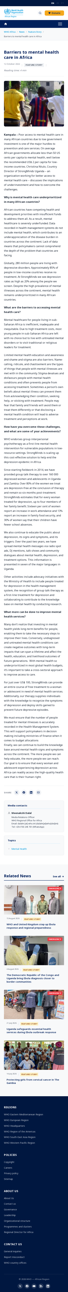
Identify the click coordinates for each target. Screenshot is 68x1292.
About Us (9, 1198)
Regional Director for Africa (18, 1232)
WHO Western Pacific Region (19, 1142)
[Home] (7, 24)
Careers (8, 1167)
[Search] (40, 13)
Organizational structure (17, 1220)
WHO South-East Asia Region (19, 1137)
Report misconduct (14, 1257)
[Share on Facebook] (24, 792)
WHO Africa (10, 31)
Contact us (10, 1203)
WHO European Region (16, 1120)
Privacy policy (11, 1173)
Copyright (9, 1162)
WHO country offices (15, 1262)
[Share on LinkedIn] (31, 792)
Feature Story (35, 31)
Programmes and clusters (18, 1226)
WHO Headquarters (14, 1125)
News (22, 31)
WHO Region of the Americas (19, 1131)
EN (52, 3)
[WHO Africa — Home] (13, 13)
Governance (10, 1209)
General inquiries (13, 1251)
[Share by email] (38, 792)
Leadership (10, 1215)
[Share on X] (16, 792)
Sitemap (8, 1179)
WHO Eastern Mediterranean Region (23, 1114)
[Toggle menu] (60, 24)
